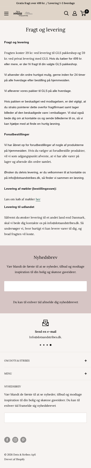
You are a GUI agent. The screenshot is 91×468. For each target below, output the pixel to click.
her (38, 199)
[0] (83, 13)
